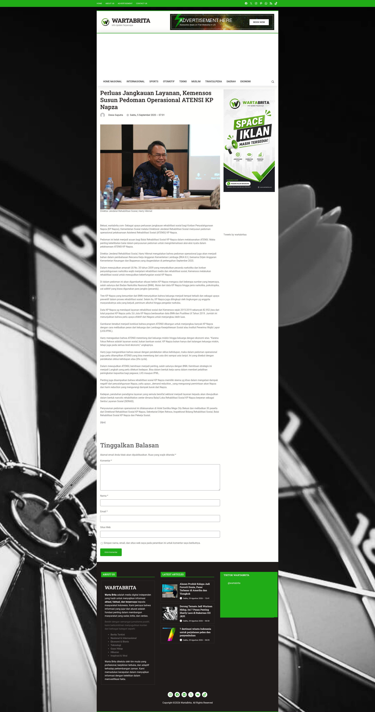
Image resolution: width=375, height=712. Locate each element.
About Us (109, 3)
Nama (104, 495)
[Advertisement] (187, 55)
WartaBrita (131, 20)
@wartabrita (234, 583)
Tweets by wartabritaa (235, 234)
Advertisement (125, 3)
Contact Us (141, 3)
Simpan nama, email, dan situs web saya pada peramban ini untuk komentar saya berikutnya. (152, 543)
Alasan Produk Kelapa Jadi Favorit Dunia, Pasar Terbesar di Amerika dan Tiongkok (195, 588)
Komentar (106, 460)
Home (99, 3)
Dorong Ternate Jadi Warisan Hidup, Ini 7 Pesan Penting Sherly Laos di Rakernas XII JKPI (196, 611)
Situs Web (105, 527)
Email (104, 511)
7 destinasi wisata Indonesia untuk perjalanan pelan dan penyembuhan (195, 632)
